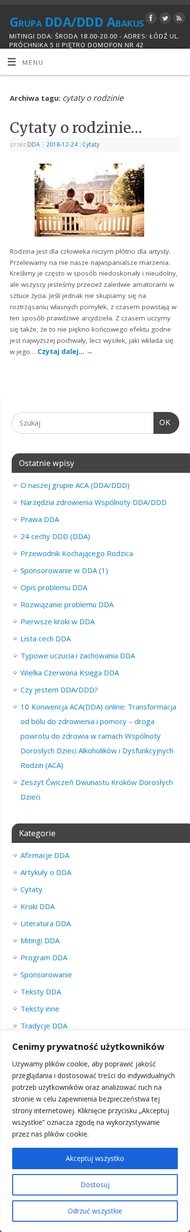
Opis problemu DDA (53, 587)
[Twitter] (164, 19)
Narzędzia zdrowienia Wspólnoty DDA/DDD (93, 502)
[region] (95, 1131)
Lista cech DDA (45, 638)
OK (162, 422)
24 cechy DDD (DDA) (55, 536)
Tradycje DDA (43, 1025)
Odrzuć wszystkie (95, 1210)
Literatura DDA (45, 923)
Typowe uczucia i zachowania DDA (77, 655)
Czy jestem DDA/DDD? (59, 689)
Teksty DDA (40, 991)
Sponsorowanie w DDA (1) (64, 570)
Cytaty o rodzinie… (76, 127)
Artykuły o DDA (45, 872)
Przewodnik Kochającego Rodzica (76, 553)
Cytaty (90, 144)
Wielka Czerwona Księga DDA (69, 672)
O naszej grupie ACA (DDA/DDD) (75, 485)
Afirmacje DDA (44, 855)
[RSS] (178, 19)
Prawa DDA (39, 519)
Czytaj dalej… (65, 351)
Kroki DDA (37, 906)
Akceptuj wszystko (95, 1158)
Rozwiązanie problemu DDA (67, 604)
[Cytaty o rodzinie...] (95, 202)
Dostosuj (95, 1184)
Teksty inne (39, 1008)
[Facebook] (150, 19)
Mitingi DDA (39, 940)
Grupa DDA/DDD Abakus (76, 22)
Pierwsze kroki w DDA (57, 621)
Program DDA (43, 957)
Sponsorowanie (46, 974)
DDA (33, 144)
